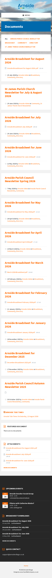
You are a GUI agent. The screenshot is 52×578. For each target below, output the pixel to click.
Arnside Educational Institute (20, 498)
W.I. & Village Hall (16, 508)
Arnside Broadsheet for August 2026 (24, 60)
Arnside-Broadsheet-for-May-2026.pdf (21, 212)
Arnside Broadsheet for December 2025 (20, 355)
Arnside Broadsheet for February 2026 (26, 294)
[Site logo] (26, 8)
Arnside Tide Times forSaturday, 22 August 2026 (21, 416)
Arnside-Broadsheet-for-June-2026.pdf (21, 157)
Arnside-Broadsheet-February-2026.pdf (21, 302)
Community (22, 43)
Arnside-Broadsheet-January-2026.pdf (21, 332)
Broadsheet (10, 43)
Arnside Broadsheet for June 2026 (23, 149)
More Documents (10, 468)
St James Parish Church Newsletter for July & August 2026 (23, 92)
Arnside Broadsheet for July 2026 (23, 119)
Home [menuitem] (26, 566)
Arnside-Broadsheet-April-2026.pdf (20, 242)
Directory (34, 43)
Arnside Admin (24, 75)
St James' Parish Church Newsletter (20, 47)
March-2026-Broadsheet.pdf (17, 272)
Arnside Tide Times (15, 412)
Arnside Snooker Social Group (21, 494)
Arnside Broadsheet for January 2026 (25, 324)
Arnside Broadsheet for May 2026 (23, 204)
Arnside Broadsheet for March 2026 (24, 264)
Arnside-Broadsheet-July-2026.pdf (19, 127)
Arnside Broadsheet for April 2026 (23, 234)
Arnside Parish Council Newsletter (25, 39)
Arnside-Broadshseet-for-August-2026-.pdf (23, 68)
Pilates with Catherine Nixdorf (22, 503)
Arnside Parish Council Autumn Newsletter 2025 (25, 385)
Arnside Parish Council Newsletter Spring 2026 (20, 179)
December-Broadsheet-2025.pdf (19, 362)
